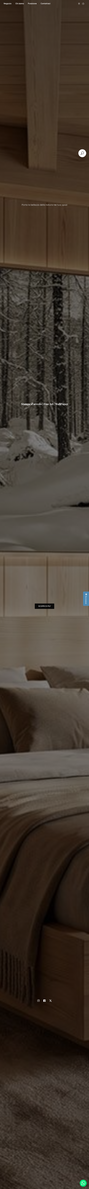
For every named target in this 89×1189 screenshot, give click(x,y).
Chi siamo (19, 3)
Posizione (32, 3)
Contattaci (45, 3)
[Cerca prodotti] (82, 153)
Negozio (7, 3)
